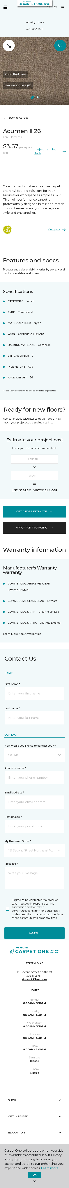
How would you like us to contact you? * (30, 745)
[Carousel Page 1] (32, 97)
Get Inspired (18, 1116)
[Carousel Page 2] (38, 97)
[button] (48, 7)
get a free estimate (31, 511)
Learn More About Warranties (22, 634)
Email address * (14, 792)
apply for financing (31, 527)
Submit (34, 933)
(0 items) (62, 7)
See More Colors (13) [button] (18, 85)
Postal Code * (13, 817)
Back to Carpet (18, 117)
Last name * (12, 708)
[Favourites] (55, 7)
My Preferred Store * (17, 841)
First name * (12, 684)
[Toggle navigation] (5, 7)
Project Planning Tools (45, 151)
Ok (34, 1174)
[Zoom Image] (9, 45)
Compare (54, 229)
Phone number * (15, 768)
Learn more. (50, 1168)
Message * (11, 863)
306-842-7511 (34, 29)
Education (16, 1132)
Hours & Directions (34, 979)
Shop (12, 1100)
